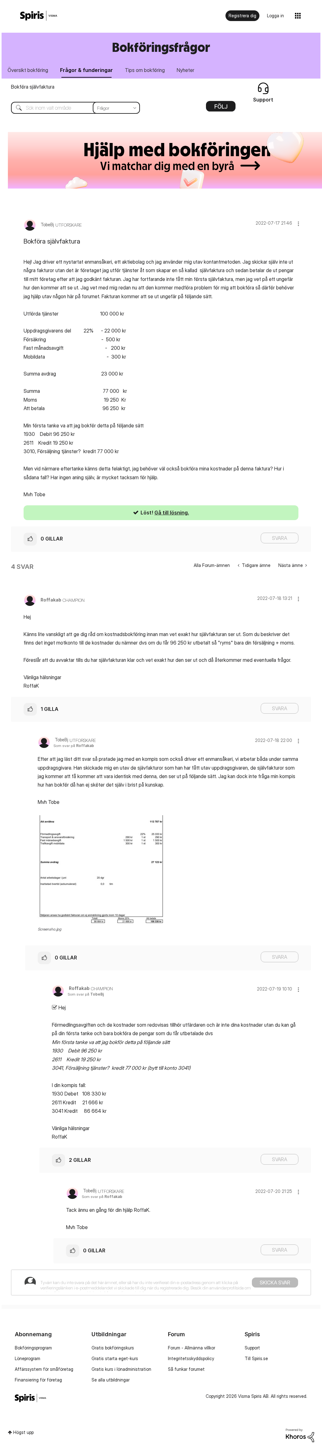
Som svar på (73, 745)
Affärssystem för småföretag (44, 1369)
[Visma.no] (38, 16)
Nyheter (185, 70)
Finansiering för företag (38, 1379)
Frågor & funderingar (86, 70)
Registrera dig (242, 15)
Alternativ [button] (221, 108)
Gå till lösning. (171, 512)
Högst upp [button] (23, 1432)
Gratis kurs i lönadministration (121, 1369)
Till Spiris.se (256, 1358)
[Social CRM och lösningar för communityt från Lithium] (300, 1434)
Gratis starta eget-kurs (115, 1358)
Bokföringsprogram (33, 1347)
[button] (298, 223)
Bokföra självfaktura (32, 87)
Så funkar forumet (186, 1369)
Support (252, 1347)
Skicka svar (275, 1282)
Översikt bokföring (28, 70)
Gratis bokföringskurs (113, 1347)
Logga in (275, 15)
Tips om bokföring (145, 70)
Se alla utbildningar (111, 1379)
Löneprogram (27, 1358)
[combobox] (70, 108)
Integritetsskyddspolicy (191, 1358)
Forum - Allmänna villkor (191, 1347)
